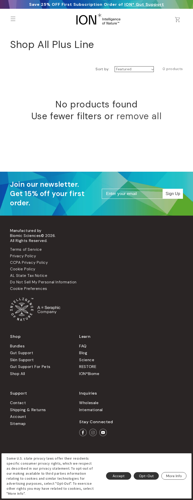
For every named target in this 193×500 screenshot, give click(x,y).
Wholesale (89, 402)
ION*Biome (89, 373)
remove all (139, 116)
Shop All (17, 373)
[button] (13, 19)
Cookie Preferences (28, 288)
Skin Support (22, 359)
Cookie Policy (22, 269)
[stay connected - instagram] (93, 432)
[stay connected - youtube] (103, 432)
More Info (174, 476)
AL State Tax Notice (28, 275)
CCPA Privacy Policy (29, 262)
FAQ (83, 346)
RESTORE (87, 366)
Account (18, 416)
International (91, 409)
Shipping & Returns (28, 409)
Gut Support (21, 352)
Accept (119, 476)
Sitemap (18, 423)
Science (86, 359)
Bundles (17, 346)
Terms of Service (26, 249)
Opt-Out (146, 476)
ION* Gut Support (144, 4)
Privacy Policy (23, 256)
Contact (18, 402)
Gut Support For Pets (30, 366)
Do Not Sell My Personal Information (43, 282)
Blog (83, 352)
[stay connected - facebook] (83, 432)
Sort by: (102, 69)
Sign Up (173, 194)
